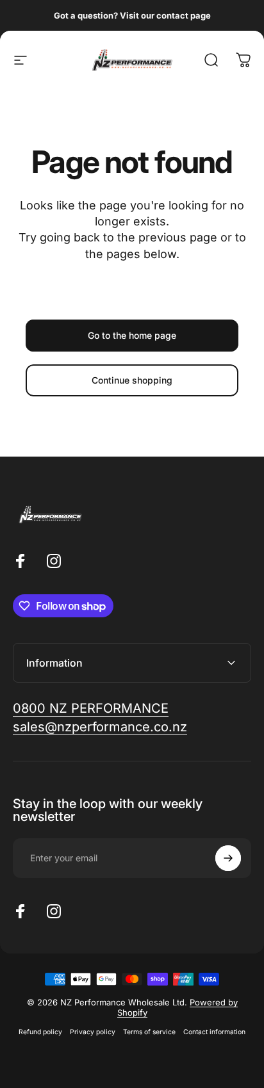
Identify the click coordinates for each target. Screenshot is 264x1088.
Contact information (214, 1032)
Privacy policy (92, 1032)
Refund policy (40, 1032)
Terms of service (149, 1032)
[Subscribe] (228, 858)
